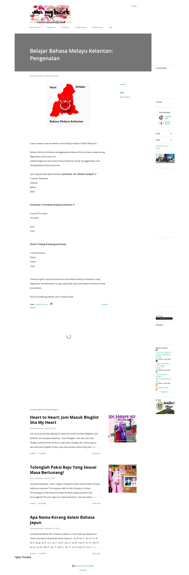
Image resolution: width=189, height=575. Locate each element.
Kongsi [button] (123, 84)
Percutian (65, 27)
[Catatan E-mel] (51, 304)
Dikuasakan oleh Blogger (84, 566)
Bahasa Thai (97, 27)
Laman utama (35, 27)
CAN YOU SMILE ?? (164, 352)
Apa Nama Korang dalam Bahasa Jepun (62, 520)
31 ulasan (42, 553)
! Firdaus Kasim (162, 387)
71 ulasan (42, 453)
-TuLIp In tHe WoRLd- (161, 375)
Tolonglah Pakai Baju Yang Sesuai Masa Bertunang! (63, 469)
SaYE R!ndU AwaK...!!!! (160, 366)
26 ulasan (42, 503)
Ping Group (51, 27)
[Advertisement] (65, 381)
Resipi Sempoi (81, 27)
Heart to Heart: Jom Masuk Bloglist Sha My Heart (64, 420)
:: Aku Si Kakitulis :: (163, 363)
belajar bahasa (125, 97)
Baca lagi (96, 453)
